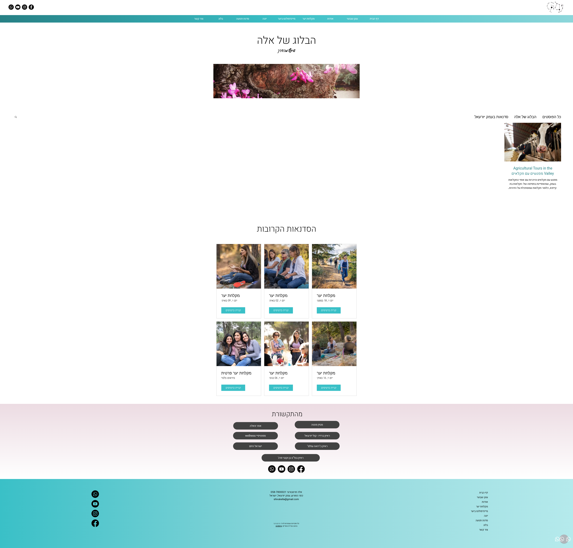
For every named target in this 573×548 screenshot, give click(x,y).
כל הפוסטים (551, 117)
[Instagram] (24, 7)
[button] (15, 117)
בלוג (485, 525)
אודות (485, 502)
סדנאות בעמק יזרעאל (491, 117)
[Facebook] (31, 7)
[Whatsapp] (11, 7)
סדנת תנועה (482, 520)
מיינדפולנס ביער (479, 511)
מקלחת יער (326, 295)
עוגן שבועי (482, 497)
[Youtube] (17, 7)
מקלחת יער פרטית (236, 373)
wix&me (279, 526)
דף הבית (483, 493)
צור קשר (483, 530)
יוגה (486, 516)
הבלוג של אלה (525, 117)
